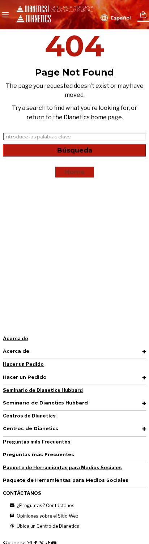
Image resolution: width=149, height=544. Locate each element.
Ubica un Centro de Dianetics (47, 526)
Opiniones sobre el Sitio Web (47, 516)
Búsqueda (74, 150)
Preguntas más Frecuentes (37, 442)
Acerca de (15, 338)
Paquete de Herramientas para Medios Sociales (62, 467)
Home (74, 172)
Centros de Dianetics (29, 416)
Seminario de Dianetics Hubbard (43, 390)
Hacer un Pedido (23, 364)
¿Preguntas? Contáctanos (45, 505)
